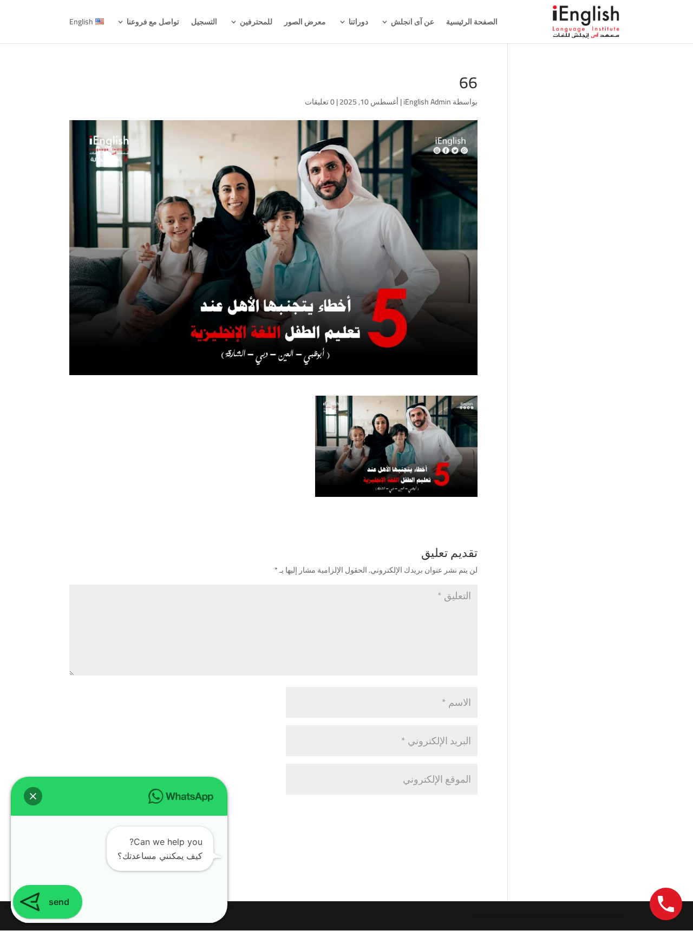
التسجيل (204, 23)
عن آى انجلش (412, 23)
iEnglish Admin (427, 102)
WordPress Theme (520, 915)
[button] (33, 796)
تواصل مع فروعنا (153, 23)
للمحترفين (256, 23)
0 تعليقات (320, 102)
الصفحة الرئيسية (472, 23)
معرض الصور (305, 23)
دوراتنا (358, 23)
